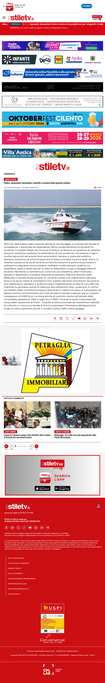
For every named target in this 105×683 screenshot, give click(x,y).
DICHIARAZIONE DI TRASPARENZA (22, 579)
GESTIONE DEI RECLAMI (17, 584)
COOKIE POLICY (14, 594)
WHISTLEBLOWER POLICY (18, 589)
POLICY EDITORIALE (16, 558)
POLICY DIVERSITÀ (15, 573)
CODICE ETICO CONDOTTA (18, 563)
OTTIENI (87, 6)
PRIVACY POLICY (15, 568)
